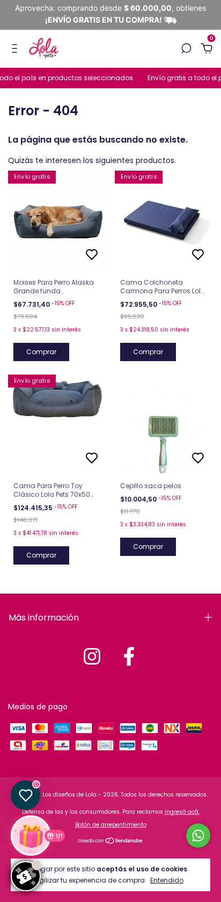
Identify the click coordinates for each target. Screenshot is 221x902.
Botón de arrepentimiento (110, 825)
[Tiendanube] (110, 841)
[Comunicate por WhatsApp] (198, 835)
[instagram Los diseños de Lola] (92, 656)
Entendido (166, 880)
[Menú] (16, 49)
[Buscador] (186, 49)
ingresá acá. (182, 812)
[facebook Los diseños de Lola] (129, 656)
